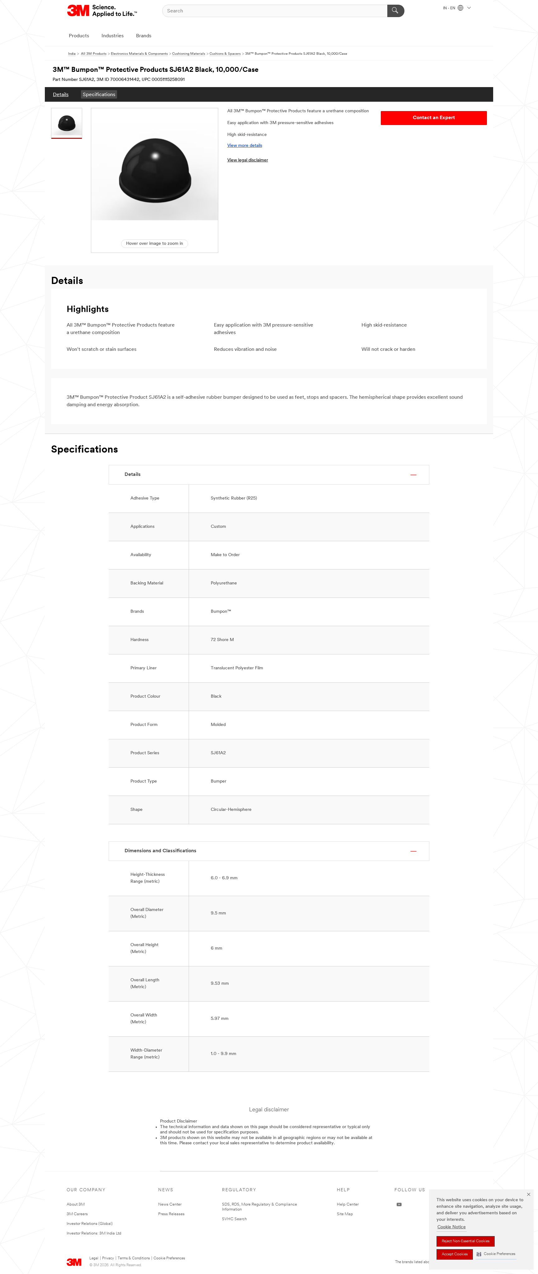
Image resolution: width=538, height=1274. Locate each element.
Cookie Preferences (169, 1258)
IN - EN (449, 8)
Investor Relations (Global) (90, 1224)
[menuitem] (60, 94)
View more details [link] (244, 145)
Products (79, 36)
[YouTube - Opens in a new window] (399, 1204)
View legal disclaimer (247, 160)
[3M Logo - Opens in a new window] (102, 11)
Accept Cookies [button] (455, 1254)
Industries (112, 36)
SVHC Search (234, 1219)
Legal (93, 1258)
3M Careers (77, 1214)
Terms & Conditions (134, 1258)
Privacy (108, 1258)
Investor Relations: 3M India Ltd (94, 1233)
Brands (143, 36)
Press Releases (171, 1214)
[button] (496, 1254)
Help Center (348, 1204)
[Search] (395, 11)
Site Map (345, 1214)
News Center (170, 1204)
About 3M (76, 1204)
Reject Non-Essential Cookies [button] (465, 1241)
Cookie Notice (451, 1227)
